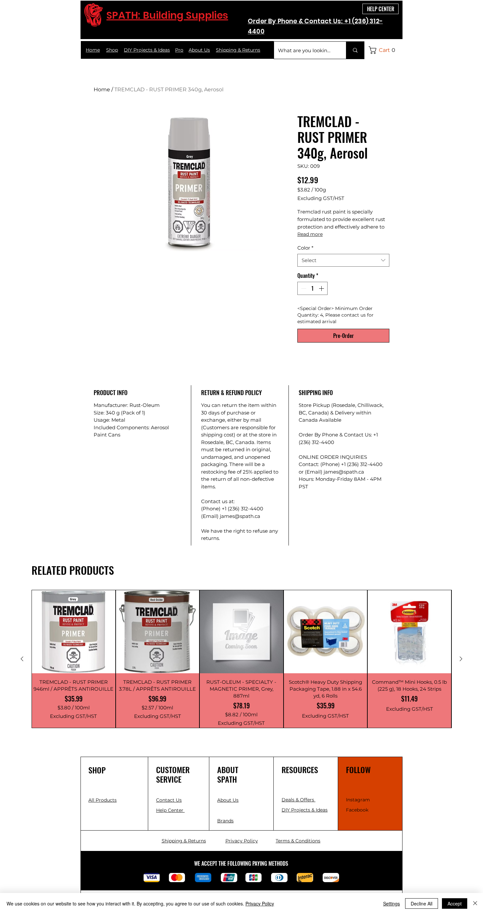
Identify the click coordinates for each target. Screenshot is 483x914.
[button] (384, 50)
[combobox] (343, 260)
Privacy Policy (259, 903)
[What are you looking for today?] (355, 50)
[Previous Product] (22, 659)
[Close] (475, 903)
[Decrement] (303, 288)
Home (102, 89)
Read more (310, 234)
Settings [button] (391, 903)
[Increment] (322, 288)
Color (305, 248)
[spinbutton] (312, 288)
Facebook (357, 810)
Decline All (421, 903)
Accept (455, 903)
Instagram (358, 800)
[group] (241, 659)
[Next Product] (461, 659)
